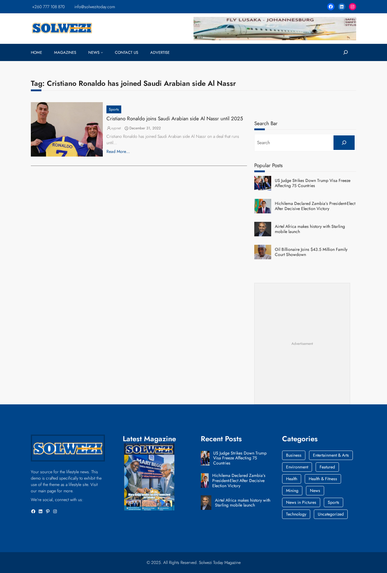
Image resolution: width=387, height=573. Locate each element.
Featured (327, 467)
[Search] (343, 142)
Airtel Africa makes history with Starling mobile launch (310, 229)
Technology (296, 514)
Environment (297, 467)
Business (293, 455)
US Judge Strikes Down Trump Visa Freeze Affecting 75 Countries (312, 183)
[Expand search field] (345, 52)
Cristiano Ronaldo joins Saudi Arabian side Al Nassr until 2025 (174, 118)
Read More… (118, 151)
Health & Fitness (323, 479)
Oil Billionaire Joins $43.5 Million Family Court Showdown (311, 252)
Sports (114, 109)
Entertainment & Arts (331, 455)
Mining (292, 490)
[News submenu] (102, 52)
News (315, 490)
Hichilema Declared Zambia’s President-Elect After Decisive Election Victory (315, 206)
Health (291, 479)
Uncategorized (331, 514)
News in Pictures (301, 502)
